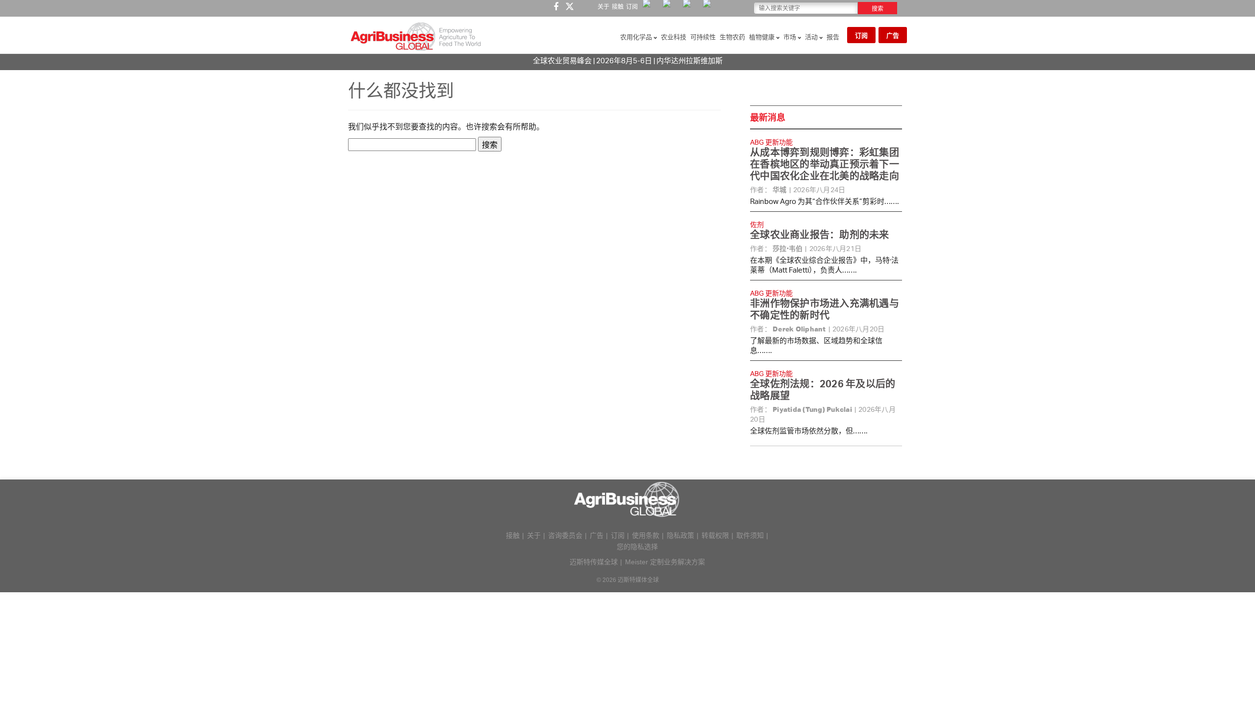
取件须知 (750, 535)
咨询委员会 (565, 535)
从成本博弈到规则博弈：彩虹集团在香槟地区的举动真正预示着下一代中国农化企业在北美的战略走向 (824, 164)
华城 (780, 189)
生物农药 (732, 37)
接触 (618, 6)
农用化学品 (636, 37)
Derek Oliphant (799, 329)
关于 (603, 6)
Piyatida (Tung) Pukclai (812, 409)
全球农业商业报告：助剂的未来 (819, 234)
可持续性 (703, 37)
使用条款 (645, 535)
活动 (812, 37)
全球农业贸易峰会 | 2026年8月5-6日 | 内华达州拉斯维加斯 (628, 60)
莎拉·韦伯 (788, 248)
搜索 (877, 8)
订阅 (632, 6)
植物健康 (762, 37)
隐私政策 (680, 535)
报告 (833, 37)
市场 (790, 37)
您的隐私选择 (637, 547)
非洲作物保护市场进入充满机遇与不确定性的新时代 (824, 309)
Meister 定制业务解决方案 (665, 562)
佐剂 (757, 224)
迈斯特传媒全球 (594, 562)
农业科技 (673, 37)
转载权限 (715, 535)
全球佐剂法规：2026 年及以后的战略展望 (822, 390)
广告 (892, 35)
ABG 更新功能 (771, 142)
